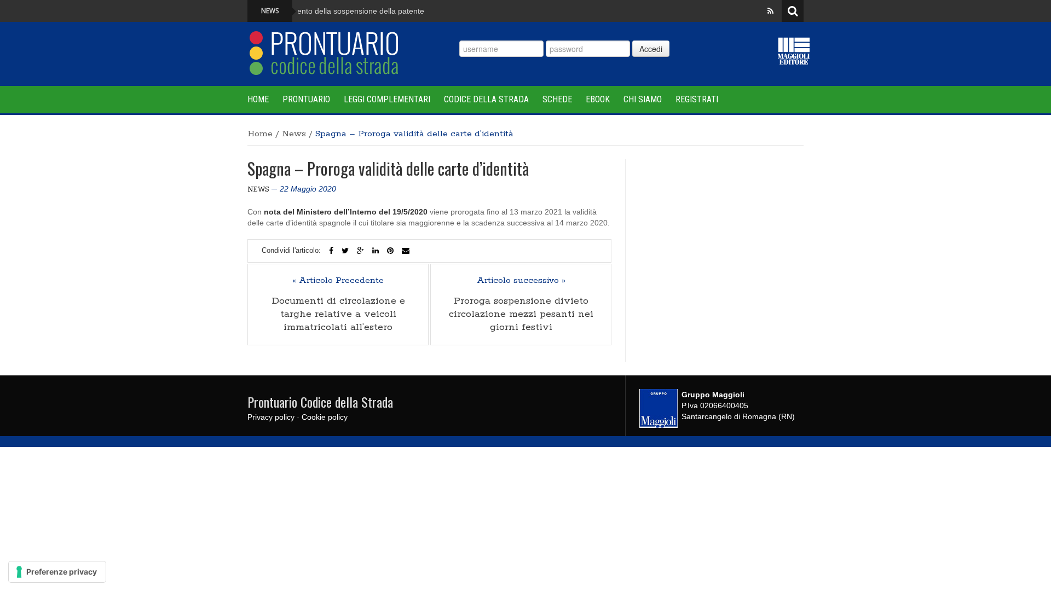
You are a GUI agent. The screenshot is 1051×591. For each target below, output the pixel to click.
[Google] (360, 250)
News (294, 134)
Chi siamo (642, 99)
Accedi (650, 48)
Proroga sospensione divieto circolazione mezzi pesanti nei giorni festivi (521, 314)
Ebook (598, 99)
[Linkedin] (375, 250)
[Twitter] (345, 250)
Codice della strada (486, 99)
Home (258, 99)
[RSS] (770, 11)
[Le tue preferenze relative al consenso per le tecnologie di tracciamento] (57, 571)
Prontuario (306, 99)
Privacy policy (270, 417)
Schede (557, 99)
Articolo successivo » (521, 280)
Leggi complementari (387, 99)
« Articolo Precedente (338, 280)
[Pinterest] (390, 250)
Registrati (696, 99)
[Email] (405, 250)
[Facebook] (331, 250)
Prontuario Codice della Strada (320, 402)
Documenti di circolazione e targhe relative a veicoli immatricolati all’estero (338, 314)
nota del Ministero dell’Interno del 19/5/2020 (346, 211)
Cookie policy (325, 417)
